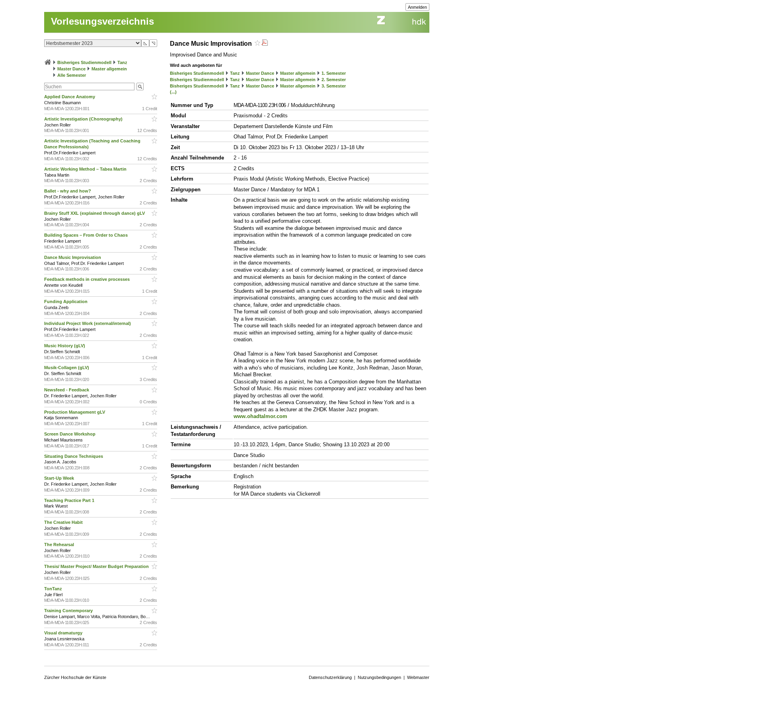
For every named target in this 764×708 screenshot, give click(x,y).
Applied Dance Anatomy (70, 96)
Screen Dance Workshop (70, 434)
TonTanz (53, 588)
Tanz (122, 62)
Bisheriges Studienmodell (84, 62)
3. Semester (334, 86)
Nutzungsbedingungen (379, 677)
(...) (173, 91)
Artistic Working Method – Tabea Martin (86, 169)
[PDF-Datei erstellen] (264, 43)
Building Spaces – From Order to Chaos (86, 235)
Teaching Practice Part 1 (70, 500)
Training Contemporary (69, 610)
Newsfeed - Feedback (67, 389)
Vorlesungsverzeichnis (102, 21)
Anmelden (417, 7)
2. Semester (334, 79)
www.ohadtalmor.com (260, 416)
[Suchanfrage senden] (140, 86)
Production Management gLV (75, 412)
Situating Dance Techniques (74, 456)
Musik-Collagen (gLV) (67, 367)
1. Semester (334, 73)
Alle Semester (71, 75)
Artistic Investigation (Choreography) (84, 119)
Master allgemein (109, 68)
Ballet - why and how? (68, 191)
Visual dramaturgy (64, 632)
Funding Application (66, 301)
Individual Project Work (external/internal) (88, 323)
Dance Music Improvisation (73, 257)
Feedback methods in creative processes (87, 279)
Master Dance (71, 68)
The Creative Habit (64, 522)
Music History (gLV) (65, 345)
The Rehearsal (59, 544)
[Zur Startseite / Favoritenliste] (47, 62)
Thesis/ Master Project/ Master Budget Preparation (97, 566)
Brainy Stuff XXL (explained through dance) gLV (95, 213)
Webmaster (418, 677)
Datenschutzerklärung (330, 677)
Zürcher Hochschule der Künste (75, 677)
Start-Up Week (59, 478)
